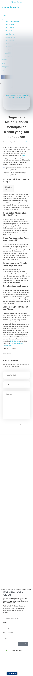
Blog (2, 70)
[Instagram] (8, 446)
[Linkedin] (13, 446)
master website (25, 142)
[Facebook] (4, 446)
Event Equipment (7, 505)
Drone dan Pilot (9, 34)
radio (23, 156)
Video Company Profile (12, 21)
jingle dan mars (15, 341)
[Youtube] (17, 446)
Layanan (3, 19)
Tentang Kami (6, 456)
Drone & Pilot (6, 508)
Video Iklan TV (9, 24)
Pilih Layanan (8, 633)
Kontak (5, 623)
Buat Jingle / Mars (7, 501)
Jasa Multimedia (10, 7)
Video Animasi (9, 27)
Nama (5, 612)
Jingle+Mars (13, 142)
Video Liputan (9, 31)
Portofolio (5, 459)
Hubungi (4, 466)
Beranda (3, 15)
